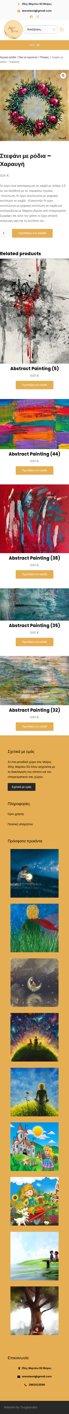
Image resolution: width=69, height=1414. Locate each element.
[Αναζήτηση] (54, 29)
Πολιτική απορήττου (20, 824)
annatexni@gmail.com (37, 11)
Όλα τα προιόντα (28, 57)
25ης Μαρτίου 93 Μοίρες (37, 4)
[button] (32, 45)
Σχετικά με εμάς (21, 787)
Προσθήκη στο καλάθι (32, 233)
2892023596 (37, 1385)
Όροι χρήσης (16, 814)
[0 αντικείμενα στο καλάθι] (61, 29)
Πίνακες (44, 57)
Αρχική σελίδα (8, 57)
